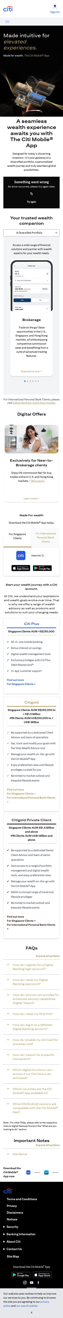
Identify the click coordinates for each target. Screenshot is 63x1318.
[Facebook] (38, 1283)
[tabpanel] (31, 315)
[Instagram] (25, 1283)
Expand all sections (48, 956)
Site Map (13, 1256)
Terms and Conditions (22, 1199)
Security (12, 1226)
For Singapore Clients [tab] (17, 536)
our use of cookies (27, 1305)
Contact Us (14, 1249)
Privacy (12, 1206)
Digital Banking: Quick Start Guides (34, 402)
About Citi (13, 1241)
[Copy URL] (31, 194)
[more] (7, 22)
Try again (31, 202)
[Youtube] (32, 1283)
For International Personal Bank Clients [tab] (46, 537)
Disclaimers (15, 1212)
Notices (12, 1219)
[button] (25, 381)
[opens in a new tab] (8, 9)
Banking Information (21, 1234)
